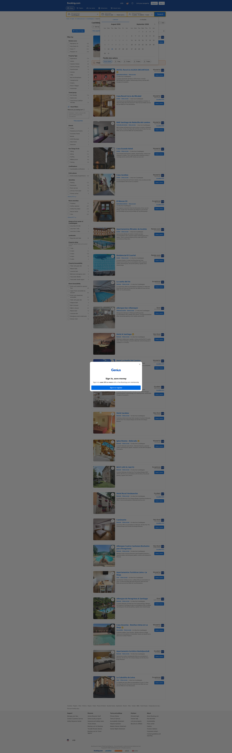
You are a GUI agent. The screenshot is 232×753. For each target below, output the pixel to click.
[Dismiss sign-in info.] (139, 364)
